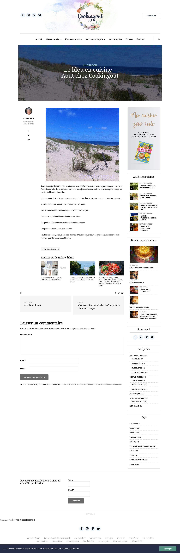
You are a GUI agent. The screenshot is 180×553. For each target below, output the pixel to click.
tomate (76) (134, 464)
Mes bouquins (115, 39)
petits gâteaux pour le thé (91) (142, 446)
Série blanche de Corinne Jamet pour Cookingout (51, 279)
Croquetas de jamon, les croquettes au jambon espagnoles (148, 316)
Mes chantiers (137, 401)
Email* (71, 490)
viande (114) (134, 433)
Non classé (134, 406)
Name (70, 480)
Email (23, 368)
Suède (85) (134, 451)
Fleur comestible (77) (138, 460)
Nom (23, 360)
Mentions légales (33, 538)
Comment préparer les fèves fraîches (147, 186)
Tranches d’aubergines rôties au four (147, 218)
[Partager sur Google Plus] (28, 139)
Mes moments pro (94, 39)
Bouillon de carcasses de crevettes (144, 228)
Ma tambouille (52, 39)
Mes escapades (137, 385)
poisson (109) (135, 437)
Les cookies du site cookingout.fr (57, 538)
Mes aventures (72, 39)
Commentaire (26, 334)
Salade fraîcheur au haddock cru (147, 197)
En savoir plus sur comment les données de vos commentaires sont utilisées (91, 384)
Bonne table (137, 380)
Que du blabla (137, 389)
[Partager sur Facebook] (28, 131)
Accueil (39, 39)
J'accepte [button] (168, 549)
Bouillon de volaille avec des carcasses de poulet (148, 208)
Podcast (141, 39)
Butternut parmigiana (139, 307)
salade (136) (134, 428)
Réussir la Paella (137, 282)
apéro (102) (134, 442)
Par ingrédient (138, 372)
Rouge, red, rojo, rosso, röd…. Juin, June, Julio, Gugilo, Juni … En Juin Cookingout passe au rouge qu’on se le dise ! (111, 281)
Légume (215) (135, 424)
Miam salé (136, 363)
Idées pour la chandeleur (144, 290)
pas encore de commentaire (28, 123)
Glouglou (136, 359)
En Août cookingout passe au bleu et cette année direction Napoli (82, 280)
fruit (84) (133, 455)
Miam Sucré (136, 368)
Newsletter (151, 15)
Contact (129, 39)
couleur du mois (51, 249)
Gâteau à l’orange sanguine (141, 268)
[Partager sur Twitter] (28, 135)
